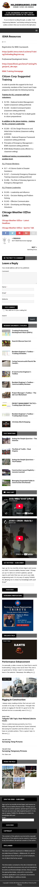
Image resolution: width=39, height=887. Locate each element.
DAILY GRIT (10, 492)
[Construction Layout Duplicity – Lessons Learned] (6, 472)
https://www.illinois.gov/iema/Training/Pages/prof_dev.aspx (19, 65)
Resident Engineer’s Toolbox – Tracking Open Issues (23, 415)
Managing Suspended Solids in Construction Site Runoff (23, 482)
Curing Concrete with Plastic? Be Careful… (24, 362)
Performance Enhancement (16, 661)
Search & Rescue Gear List (21, 341)
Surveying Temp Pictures (12, 741)
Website (5, 299)
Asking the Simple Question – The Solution (24, 439)
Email (4, 293)
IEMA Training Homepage (12, 71)
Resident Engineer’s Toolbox (15, 325)
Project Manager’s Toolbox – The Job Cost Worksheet (24, 394)
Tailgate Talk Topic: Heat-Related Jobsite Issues (19, 719)
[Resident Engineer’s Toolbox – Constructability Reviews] (6, 384)
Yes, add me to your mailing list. (16, 310)
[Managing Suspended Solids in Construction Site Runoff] (6, 483)
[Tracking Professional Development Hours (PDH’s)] (6, 333)
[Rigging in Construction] (19, 687)
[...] (34, 672)
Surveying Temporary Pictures (14, 751)
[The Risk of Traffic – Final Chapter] (6, 451)
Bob (5, 42)
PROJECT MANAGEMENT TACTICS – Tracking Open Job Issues (24, 404)
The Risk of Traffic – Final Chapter (21, 450)
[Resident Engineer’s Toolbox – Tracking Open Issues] (6, 414)
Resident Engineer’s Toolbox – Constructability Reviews (23, 383)
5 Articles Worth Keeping (21, 422)
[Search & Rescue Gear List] (6, 343)
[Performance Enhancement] (19, 649)
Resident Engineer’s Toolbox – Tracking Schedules (23, 353)
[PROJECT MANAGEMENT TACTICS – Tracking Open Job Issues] (6, 405)
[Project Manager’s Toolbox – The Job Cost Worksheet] (6, 395)
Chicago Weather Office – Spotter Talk (18, 227)
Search (4, 315)
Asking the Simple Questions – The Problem (23, 460)
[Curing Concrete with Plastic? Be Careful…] (6, 363)
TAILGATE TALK (9, 635)
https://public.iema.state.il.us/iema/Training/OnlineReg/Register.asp (19, 53)
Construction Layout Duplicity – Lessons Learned (23, 471)
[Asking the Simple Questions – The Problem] (6, 462)
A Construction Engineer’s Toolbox (21, 373)
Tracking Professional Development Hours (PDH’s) (22, 331)
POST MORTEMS (9, 433)
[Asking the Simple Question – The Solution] (6, 441)
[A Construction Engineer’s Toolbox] (6, 374)
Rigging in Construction (13, 699)
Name (4, 287)
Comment (5, 271)
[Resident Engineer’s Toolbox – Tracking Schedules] (6, 353)
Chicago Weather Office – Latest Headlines (15, 222)
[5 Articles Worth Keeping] (6, 424)
